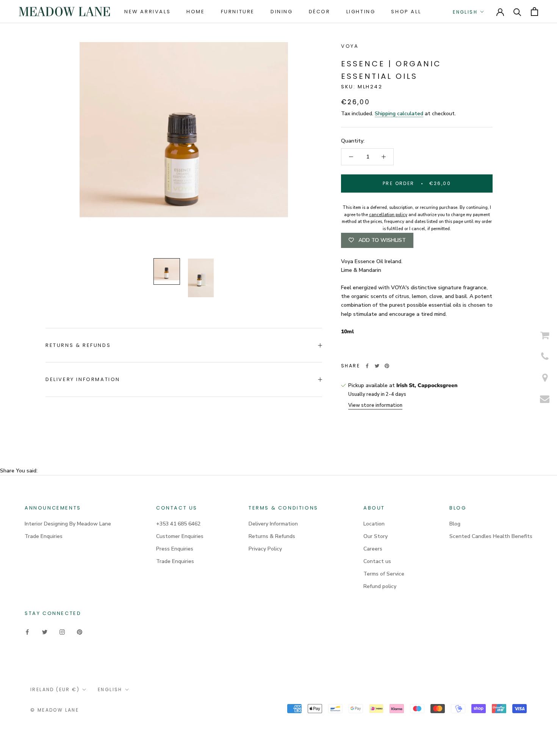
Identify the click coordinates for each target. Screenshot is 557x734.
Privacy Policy (265, 548)
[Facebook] (367, 366)
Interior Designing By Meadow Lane (68, 523)
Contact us (377, 561)
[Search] (517, 12)
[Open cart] (534, 11)
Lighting (361, 11)
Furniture (238, 11)
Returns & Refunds (78, 345)
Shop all (406, 11)
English (465, 12)
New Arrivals (147, 11)
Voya (349, 46)
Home (195, 11)
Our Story (375, 536)
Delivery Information (82, 379)
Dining (282, 11)
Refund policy (379, 586)
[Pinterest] (387, 366)
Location (374, 523)
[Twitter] (377, 366)
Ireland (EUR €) (55, 689)
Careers (372, 548)
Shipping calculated (399, 113)
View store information (375, 405)
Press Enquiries (174, 548)
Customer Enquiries (179, 536)
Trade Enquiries (44, 536)
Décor (319, 11)
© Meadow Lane (54, 710)
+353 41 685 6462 (178, 523)
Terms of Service (383, 573)
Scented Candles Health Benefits (490, 536)
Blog (454, 523)
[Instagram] (62, 631)
